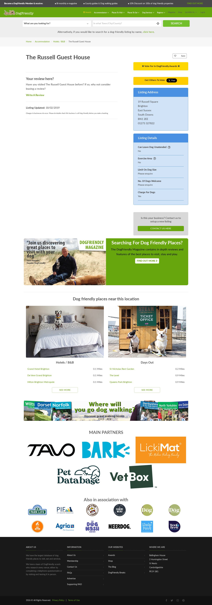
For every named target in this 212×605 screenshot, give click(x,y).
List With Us (189, 12)
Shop (180, 12)
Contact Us (72, 567)
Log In (202, 12)
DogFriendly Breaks (116, 573)
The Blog (112, 567)
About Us (71, 555)
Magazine (171, 12)
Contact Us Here (160, 228)
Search (176, 23)
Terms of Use (74, 600)
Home (28, 42)
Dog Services (147, 13)
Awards (88, 12)
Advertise (71, 579)
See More (65, 390)
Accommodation (100, 13)
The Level (114, 375)
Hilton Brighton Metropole (40, 382)
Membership (72, 561)
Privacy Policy (58, 600)
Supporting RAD (74, 584)
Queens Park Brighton (121, 382)
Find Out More (195, 4)
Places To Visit (117, 13)
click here (148, 32)
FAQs (69, 573)
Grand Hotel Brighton (38, 369)
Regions (160, 13)
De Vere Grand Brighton (39, 375)
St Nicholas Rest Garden (122, 369)
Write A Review (35, 95)
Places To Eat (132, 13)
